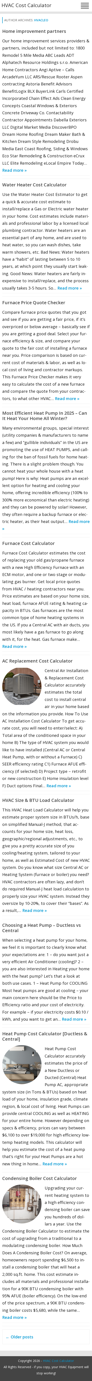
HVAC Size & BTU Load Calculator (38, 800)
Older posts (19, 1337)
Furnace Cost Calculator (28, 543)
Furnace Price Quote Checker (33, 303)
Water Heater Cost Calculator (34, 185)
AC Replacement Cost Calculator (37, 661)
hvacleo (41, 20)
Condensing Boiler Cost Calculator (39, 1178)
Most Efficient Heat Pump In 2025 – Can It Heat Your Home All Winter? (44, 415)
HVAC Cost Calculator (26, 5)
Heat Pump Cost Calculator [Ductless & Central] (44, 1036)
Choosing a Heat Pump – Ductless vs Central (41, 927)
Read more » (14, 170)
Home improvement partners (34, 31)
